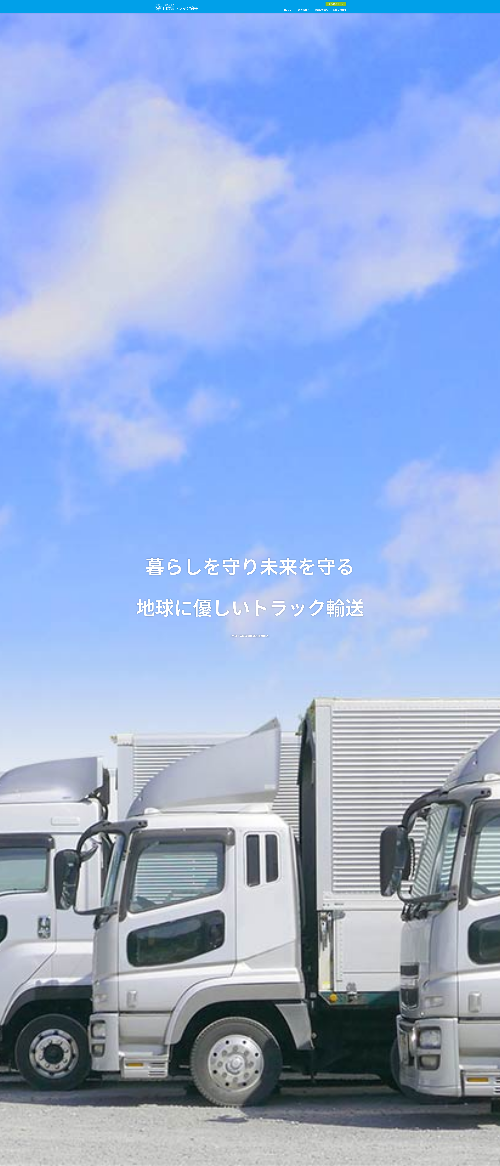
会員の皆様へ (321, 9)
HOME (287, 9)
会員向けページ (336, 3)
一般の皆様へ (302, 9)
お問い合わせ (339, 9)
